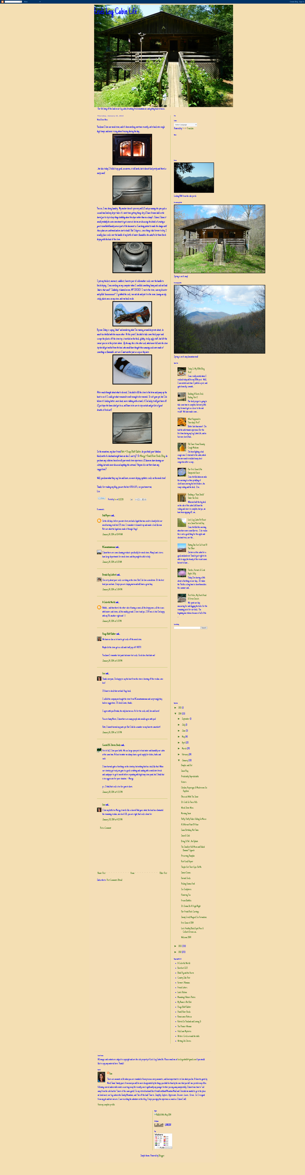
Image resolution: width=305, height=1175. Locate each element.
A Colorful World (108, 602)
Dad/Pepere (106, 515)
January (185, 760)
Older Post (163, 873)
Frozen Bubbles (186, 900)
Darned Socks (186, 878)
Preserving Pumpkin (187, 856)
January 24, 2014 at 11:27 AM (112, 562)
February (185, 754)
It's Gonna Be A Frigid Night (191, 906)
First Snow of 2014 (187, 923)
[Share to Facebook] (143, 499)
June (184, 731)
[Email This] (136, 499)
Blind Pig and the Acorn (186, 973)
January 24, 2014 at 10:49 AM (112, 534)
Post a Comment (105, 828)
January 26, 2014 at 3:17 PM (112, 732)
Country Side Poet (184, 978)
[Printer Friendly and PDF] (101, 499)
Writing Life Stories (184, 1041)
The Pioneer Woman (184, 1026)
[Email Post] (131, 499)
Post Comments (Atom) (114, 880)
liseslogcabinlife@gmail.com (187, 1059)
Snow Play (184, 771)
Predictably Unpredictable (190, 776)
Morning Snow (186, 813)
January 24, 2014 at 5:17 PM (112, 621)
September (186, 719)
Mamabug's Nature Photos (187, 997)
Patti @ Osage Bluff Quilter (131, 451)
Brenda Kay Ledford (109, 574)
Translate (190, 128)
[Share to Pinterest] (145, 499)
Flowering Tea (186, 895)
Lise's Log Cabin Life (115, 12)
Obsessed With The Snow (189, 796)
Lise (115, 499)
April (184, 742)
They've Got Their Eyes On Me (191, 867)
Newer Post (101, 873)
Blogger (161, 1155)
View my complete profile (106, 1104)
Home (132, 873)
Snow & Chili (185, 835)
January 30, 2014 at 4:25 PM (112, 819)
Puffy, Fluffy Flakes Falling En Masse (193, 819)
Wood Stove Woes (187, 808)
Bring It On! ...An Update (189, 841)
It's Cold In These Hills (189, 802)
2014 (180, 713)
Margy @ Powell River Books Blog (152, 456)
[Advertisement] (132, 851)
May (183, 736)
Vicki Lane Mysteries (184, 1031)
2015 (180, 708)
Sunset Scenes (186, 872)
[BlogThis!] (138, 499)
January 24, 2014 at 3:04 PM (112, 589)
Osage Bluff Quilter (109, 634)
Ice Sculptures (186, 889)
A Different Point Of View (189, 824)
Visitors (183, 782)
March (184, 748)
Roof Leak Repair (187, 861)
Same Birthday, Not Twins (190, 830)
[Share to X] (141, 499)
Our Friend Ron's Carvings (190, 911)
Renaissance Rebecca (185, 1016)
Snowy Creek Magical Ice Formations (194, 917)
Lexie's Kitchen (182, 992)
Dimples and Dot (186, 765)
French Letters (182, 987)
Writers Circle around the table (188, 1036)
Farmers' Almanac (184, 982)
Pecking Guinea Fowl (188, 883)
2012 (180, 952)
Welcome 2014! (186, 937)
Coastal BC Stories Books (111, 745)
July (184, 725)
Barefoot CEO (183, 968)
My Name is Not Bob (184, 1002)
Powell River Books (184, 1012)
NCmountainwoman (108, 547)
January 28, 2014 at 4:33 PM (112, 792)
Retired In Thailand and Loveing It (189, 1021)
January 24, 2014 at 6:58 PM (112, 661)
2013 (180, 946)
